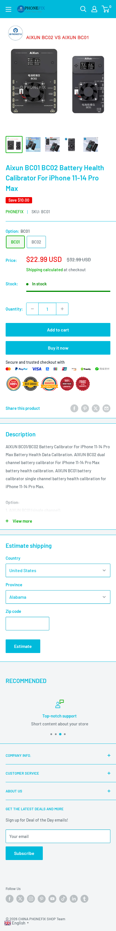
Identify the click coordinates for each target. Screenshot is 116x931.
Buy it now (58, 347)
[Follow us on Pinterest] (42, 899)
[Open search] (83, 9)
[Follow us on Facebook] (10, 899)
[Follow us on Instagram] (31, 899)
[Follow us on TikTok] (63, 899)
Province (14, 584)
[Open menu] (8, 9)
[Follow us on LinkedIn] (74, 899)
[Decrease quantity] (32, 309)
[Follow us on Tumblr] (84, 899)
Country (13, 558)
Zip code (13, 611)
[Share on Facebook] (74, 408)
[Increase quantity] (62, 309)
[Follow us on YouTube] (52, 899)
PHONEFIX (14, 211)
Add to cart (58, 329)
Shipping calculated (44, 269)
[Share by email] (106, 408)
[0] (105, 9)
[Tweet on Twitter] (96, 408)
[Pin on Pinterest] (85, 408)
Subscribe (24, 853)
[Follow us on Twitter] (20, 899)
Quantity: (14, 308)
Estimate (23, 646)
